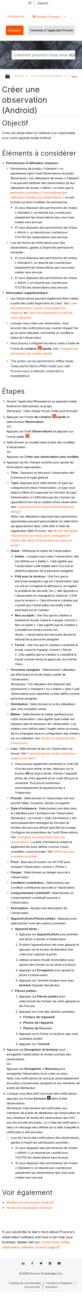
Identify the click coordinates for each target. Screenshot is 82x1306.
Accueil (19, 75)
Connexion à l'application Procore (51, 30)
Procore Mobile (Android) (47, 75)
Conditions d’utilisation (59, 1283)
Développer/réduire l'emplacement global (74, 75)
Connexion (51, 1286)
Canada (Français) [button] (47, 16)
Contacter (14, 30)
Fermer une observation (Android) (29, 1208)
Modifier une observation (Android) (30, 1202)
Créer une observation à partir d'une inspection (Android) (43, 308)
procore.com (16, 16)
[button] (71, 55)
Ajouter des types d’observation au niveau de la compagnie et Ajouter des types (44, 535)
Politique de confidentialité (25, 1283)
